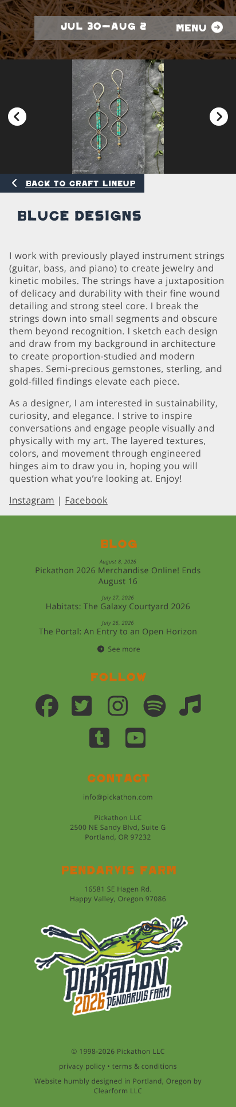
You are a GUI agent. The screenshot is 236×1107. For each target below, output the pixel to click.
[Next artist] (219, 117)
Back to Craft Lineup (80, 183)
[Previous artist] (17, 117)
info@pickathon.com (118, 797)
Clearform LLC (118, 1091)
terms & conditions (144, 1066)
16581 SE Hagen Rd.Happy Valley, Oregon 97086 (118, 894)
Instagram (31, 500)
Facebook (86, 500)
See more (124, 649)
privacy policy (82, 1066)
